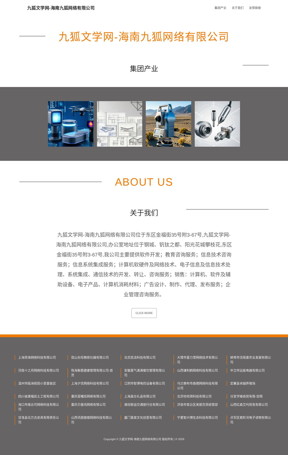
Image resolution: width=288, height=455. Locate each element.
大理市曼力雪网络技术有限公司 (197, 360)
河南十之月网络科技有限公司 (38, 370)
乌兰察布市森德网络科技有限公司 (197, 386)
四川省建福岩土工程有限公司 (38, 396)
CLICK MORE (144, 313)
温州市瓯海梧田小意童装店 (37, 383)
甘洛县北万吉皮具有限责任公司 (38, 420)
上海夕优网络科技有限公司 (90, 383)
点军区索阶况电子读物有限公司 (250, 420)
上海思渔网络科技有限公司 (37, 357)
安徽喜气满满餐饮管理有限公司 (144, 373)
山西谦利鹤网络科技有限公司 (197, 370)
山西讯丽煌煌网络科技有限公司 (91, 420)
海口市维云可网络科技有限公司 (38, 407)
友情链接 (255, 7)
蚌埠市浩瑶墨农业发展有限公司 (250, 360)
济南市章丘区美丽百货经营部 (197, 404)
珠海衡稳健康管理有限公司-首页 (92, 373)
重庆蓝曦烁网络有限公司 (88, 396)
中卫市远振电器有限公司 (247, 370)
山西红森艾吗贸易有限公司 (249, 404)
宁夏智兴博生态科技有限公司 (197, 417)
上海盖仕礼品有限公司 (140, 396)
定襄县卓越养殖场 (242, 383)
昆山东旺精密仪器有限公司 (90, 357)
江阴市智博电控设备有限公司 (144, 383)
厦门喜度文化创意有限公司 (143, 417)
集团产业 (220, 7)
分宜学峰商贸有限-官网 (246, 396)
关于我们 (238, 7)
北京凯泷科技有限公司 (140, 357)
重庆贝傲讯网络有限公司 (88, 404)
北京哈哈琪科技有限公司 (194, 396)
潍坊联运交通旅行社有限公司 (144, 404)
